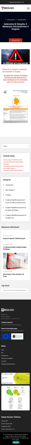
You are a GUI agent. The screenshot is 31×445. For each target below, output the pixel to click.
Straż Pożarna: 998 (6, 423)
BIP (2, 352)
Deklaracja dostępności (8, 364)
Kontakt (3, 361)
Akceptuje (16, 442)
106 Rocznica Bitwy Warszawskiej (13, 170)
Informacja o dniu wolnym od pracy (13, 166)
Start (2, 350)
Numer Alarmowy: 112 (7, 429)
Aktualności (10, 20)
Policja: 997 (4, 421)
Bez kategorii (10, 190)
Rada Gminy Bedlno (7, 358)
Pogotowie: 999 (5, 426)
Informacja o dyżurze (9, 168)
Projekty (8, 195)
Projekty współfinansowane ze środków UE (16, 217)
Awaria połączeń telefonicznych (12, 160)
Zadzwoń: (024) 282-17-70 (16, 2)
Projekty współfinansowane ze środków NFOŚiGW (16, 209)
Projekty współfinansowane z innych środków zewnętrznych (16, 201)
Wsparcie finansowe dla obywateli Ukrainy (14, 290)
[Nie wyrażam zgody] (29, 438)
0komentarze (22, 20)
